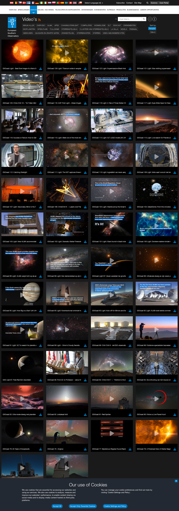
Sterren (96, 33)
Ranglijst (152, 28)
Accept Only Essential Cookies (82, 506)
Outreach (111, 10)
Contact (129, 3)
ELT (109, 25)
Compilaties (86, 25)
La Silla (114, 29)
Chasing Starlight (69, 25)
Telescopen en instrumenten (67, 10)
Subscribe (120, 3)
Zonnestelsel (68, 33)
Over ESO (13, 10)
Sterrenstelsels (69, 29)
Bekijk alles (28, 25)
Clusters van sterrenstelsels (94, 29)
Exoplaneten (29, 29)
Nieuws (41, 10)
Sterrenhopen (83, 33)
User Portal (164, 3)
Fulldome (54, 29)
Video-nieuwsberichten (113, 33)
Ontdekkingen (87, 10)
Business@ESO (133, 10)
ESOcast (117, 25)
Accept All (57, 506)
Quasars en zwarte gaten (47, 33)
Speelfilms (42, 29)
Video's (33, 10)
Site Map (138, 3)
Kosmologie (99, 25)
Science (154, 3)
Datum (152, 32)
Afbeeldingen (23, 10)
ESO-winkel (49, 10)
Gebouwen (28, 33)
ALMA (49, 25)
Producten (121, 10)
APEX (57, 25)
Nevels (124, 29)
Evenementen (100, 10)
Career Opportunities (149, 10)
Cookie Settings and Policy (115, 506)
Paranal (133, 29)
